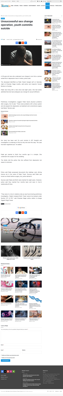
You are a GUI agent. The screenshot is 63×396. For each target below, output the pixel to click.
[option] (21, 230)
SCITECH (43, 5)
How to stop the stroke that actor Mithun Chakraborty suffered (20, 276)
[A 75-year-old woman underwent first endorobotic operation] (21, 299)
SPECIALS (52, 5)
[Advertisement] (31, 10)
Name (2, 344)
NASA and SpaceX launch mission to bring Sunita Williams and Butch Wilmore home (56, 86)
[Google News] (21, 207)
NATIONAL (16, 5)
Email (2, 350)
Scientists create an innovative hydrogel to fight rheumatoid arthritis (23, 120)
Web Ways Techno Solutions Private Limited (14, 391)
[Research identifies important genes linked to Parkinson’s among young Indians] (35, 299)
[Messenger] (25, 43)
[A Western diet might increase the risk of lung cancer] (4, 127)
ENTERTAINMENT (32, 5)
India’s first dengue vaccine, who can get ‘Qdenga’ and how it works (23, 115)
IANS (4, 39)
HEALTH (47, 5)
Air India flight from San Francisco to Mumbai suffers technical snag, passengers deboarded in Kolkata (57, 43)
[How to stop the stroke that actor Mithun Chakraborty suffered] (21, 270)
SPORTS (38, 5)
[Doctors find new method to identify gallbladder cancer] (7, 314)
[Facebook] (17, 43)
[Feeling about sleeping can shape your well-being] (21, 314)
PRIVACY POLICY (4, 377)
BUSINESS (26, 5)
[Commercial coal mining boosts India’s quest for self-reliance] (47, 21)
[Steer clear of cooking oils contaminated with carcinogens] (35, 270)
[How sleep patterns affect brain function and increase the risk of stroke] (21, 284)
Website (23, 350)
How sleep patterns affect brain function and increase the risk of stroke (21, 290)
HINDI (18, 1)
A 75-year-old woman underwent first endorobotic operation (21, 305)
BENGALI (13, 1)
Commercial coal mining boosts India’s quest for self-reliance (57, 20)
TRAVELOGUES (58, 5)
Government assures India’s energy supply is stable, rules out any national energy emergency (57, 35)
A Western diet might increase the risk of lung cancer (20, 126)
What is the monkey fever (6, 303)
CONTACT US (3, 379)
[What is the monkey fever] (7, 299)
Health (6, 15)
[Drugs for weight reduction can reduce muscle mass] (7, 284)
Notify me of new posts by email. (8, 357)
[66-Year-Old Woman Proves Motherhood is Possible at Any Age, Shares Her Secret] (47, 57)
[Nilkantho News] (5, 5)
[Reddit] (23, 43)
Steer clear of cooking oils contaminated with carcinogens (34, 276)
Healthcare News (7, 203)
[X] (20, 43)
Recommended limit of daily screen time (17, 131)
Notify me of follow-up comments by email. (10, 355)
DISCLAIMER (3, 375)
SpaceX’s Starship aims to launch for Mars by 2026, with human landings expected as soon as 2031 (57, 65)
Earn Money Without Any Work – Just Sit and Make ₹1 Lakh (57, 50)
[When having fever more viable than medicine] (35, 314)
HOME (12, 5)
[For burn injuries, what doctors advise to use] (7, 270)
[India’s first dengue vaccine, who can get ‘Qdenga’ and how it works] (4, 116)
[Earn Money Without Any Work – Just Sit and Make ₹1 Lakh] (47, 51)
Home (3, 15)
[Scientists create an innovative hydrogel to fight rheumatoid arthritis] (4, 122)
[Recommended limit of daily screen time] (4, 133)
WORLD (21, 5)
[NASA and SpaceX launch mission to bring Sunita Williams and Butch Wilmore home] (47, 85)
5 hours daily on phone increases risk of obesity (14, 231)
